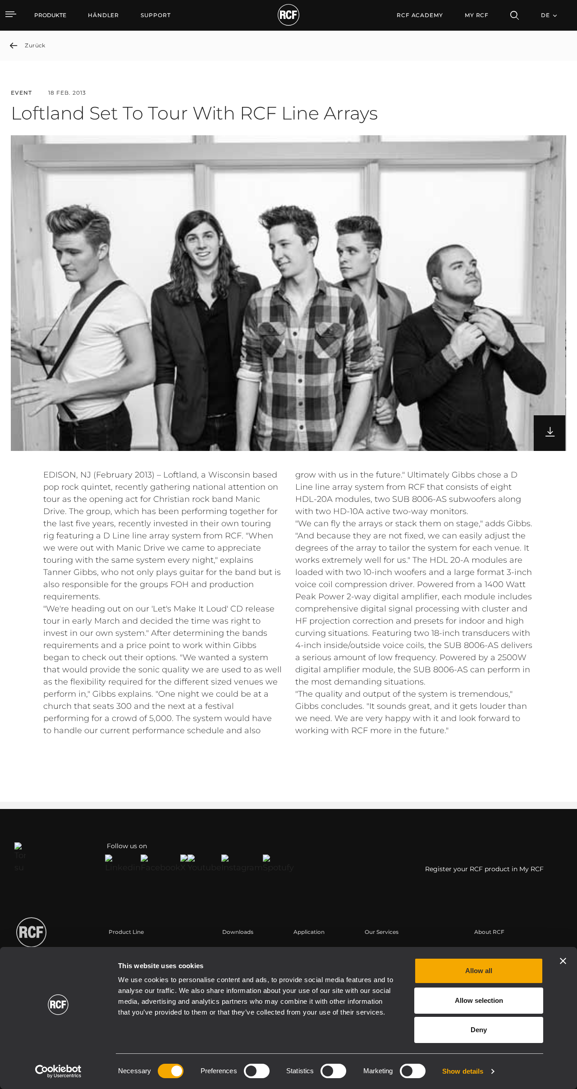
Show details (462, 1071)
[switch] (257, 1071)
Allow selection (479, 1000)
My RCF (477, 15)
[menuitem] (103, 15)
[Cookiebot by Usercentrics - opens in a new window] (58, 1071)
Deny (479, 1030)
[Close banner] (563, 961)
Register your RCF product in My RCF (484, 869)
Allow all (478, 970)
